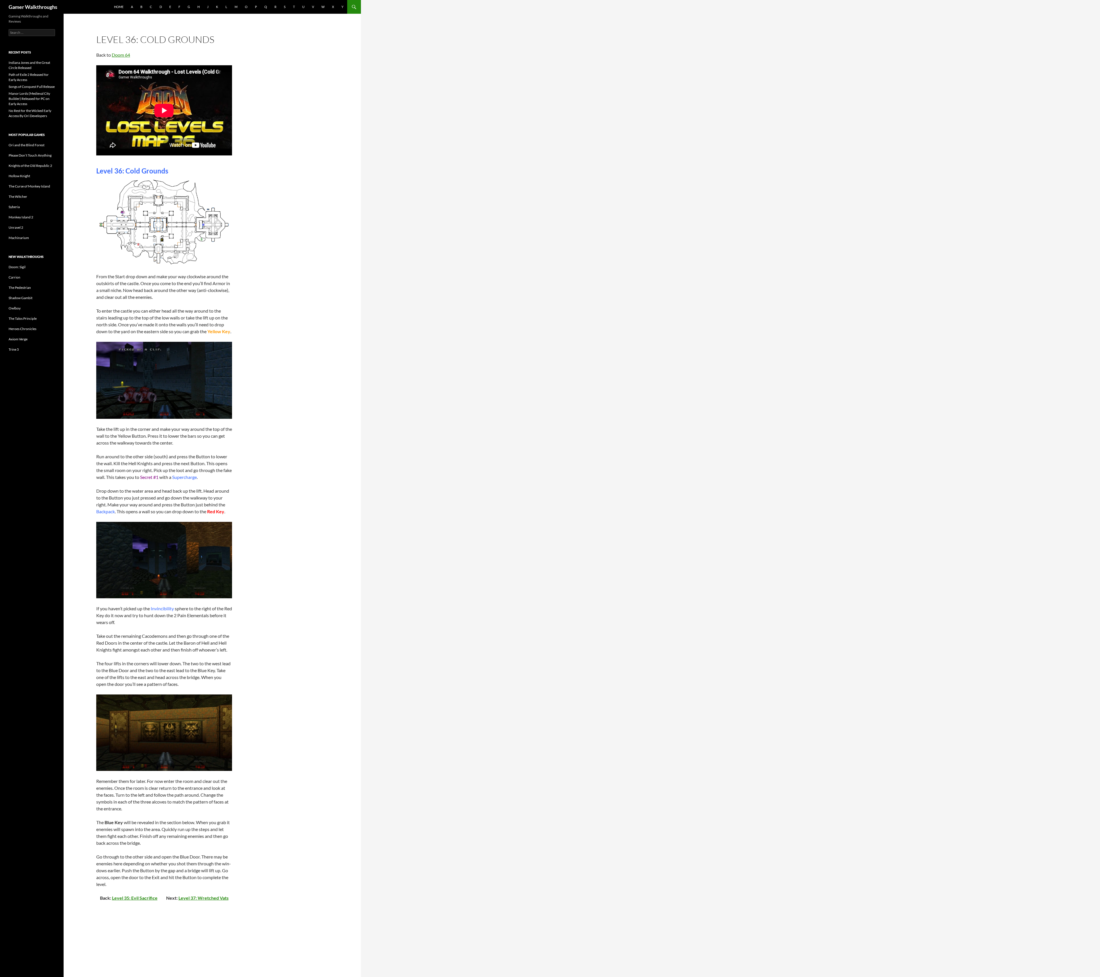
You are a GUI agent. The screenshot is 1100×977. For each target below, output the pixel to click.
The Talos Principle (23, 318)
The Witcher (18, 196)
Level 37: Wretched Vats (203, 898)
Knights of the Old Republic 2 (30, 165)
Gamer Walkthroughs (33, 7)
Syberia (14, 207)
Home (118, 7)
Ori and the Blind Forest (26, 145)
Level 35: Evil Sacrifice (135, 898)
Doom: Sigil (17, 267)
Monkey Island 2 (21, 217)
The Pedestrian (20, 287)
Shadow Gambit (20, 298)
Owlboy (15, 308)
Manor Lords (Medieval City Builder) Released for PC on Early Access (29, 98)
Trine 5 (14, 349)
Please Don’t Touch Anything (30, 155)
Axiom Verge (18, 339)
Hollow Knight (19, 176)
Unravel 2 (16, 227)
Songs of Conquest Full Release (32, 86)
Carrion (14, 277)
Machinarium (19, 238)
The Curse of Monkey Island (29, 186)
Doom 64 (121, 55)
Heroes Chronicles (22, 329)
